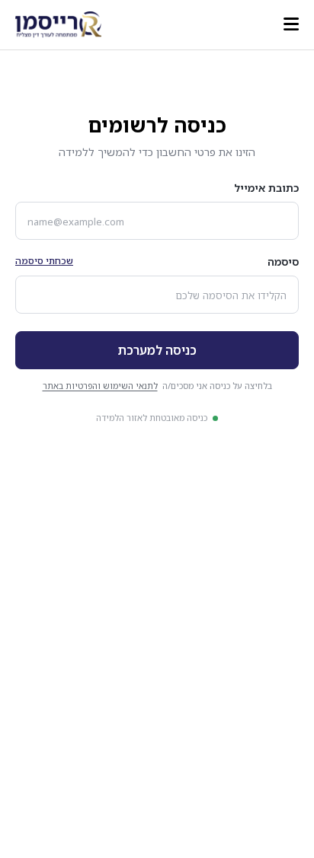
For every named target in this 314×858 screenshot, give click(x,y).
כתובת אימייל (266, 187)
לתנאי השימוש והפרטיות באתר (100, 385)
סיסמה (283, 261)
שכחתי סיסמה (44, 260)
